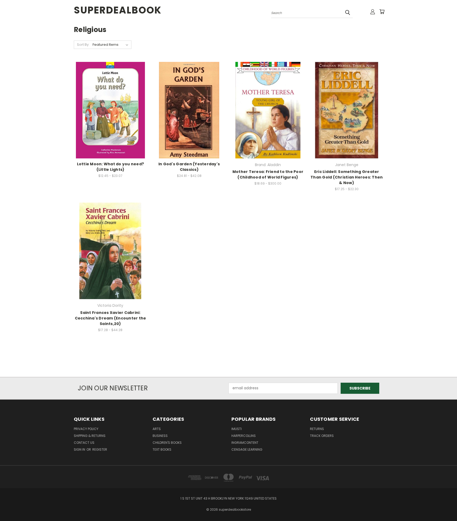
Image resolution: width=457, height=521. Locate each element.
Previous (443, 504)
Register (99, 449)
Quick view (110, 99)
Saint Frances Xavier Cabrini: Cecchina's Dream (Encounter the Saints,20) (110, 318)
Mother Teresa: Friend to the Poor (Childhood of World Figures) (267, 174)
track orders (322, 435)
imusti (236, 429)
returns (317, 429)
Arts (157, 429)
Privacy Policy (86, 429)
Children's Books (167, 442)
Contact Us (84, 442)
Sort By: (83, 44)
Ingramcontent (244, 442)
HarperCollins (243, 435)
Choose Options (110, 119)
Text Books (162, 449)
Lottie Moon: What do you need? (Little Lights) (110, 166)
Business (160, 435)
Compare (108, 109)
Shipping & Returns (90, 435)
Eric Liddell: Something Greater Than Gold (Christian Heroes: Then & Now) (346, 177)
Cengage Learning (246, 449)
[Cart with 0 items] (382, 11)
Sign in (80, 449)
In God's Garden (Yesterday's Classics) (189, 166)
